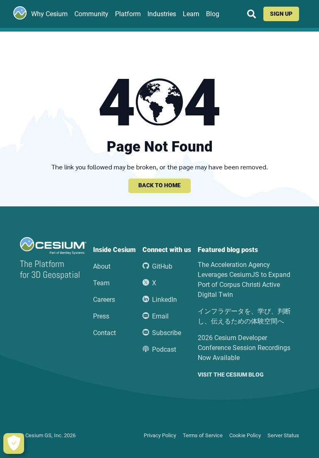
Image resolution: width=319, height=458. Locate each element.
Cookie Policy (245, 435)
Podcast (164, 349)
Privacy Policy (160, 435)
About (101, 266)
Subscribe (166, 333)
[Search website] (251, 14)
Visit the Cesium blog (231, 375)
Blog (212, 14)
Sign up (281, 13)
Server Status (283, 435)
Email (160, 316)
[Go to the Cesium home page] (20, 13)
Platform (128, 14)
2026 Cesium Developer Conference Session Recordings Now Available (244, 348)
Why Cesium (49, 14)
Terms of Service (203, 435)
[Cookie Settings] (13, 443)
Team (101, 283)
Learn (191, 14)
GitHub (162, 266)
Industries (161, 14)
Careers (104, 300)
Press (101, 316)
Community (91, 14)
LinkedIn (164, 300)
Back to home (159, 185)
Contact (104, 333)
